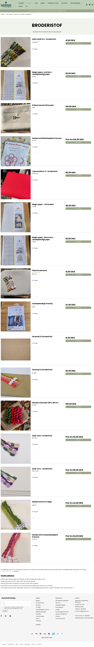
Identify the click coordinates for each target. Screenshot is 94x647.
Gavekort (64, 3)
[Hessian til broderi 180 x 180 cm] (16, 416)
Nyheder (21, 3)
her (20, 608)
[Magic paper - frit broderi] (16, 217)
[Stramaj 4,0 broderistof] (16, 349)
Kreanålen (38, 614)
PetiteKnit (38, 621)
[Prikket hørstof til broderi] (16, 118)
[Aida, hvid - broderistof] (16, 449)
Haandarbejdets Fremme (7, 571)
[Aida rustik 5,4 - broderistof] (16, 52)
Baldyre (38, 600)
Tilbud (21, 6)
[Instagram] (7, 616)
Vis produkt (78, 43)
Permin (38, 618)
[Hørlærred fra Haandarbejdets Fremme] (16, 548)
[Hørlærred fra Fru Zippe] (16, 515)
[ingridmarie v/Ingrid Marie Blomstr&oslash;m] (8, 5)
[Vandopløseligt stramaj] (16, 316)
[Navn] (16, 602)
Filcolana (38, 605)
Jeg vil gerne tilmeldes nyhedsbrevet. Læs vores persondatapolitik (18, 607)
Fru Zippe (38, 607)
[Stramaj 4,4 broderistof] (16, 383)
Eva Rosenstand (40, 603)
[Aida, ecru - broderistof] (16, 482)
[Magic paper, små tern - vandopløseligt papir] (16, 85)
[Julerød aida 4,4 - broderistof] (16, 184)
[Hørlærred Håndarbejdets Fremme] (16, 151)
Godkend (5, 610)
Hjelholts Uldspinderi (41, 612)
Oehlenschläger (40, 616)
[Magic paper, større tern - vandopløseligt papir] (16, 250)
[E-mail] (16, 605)
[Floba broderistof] (16, 283)
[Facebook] (3, 616)
